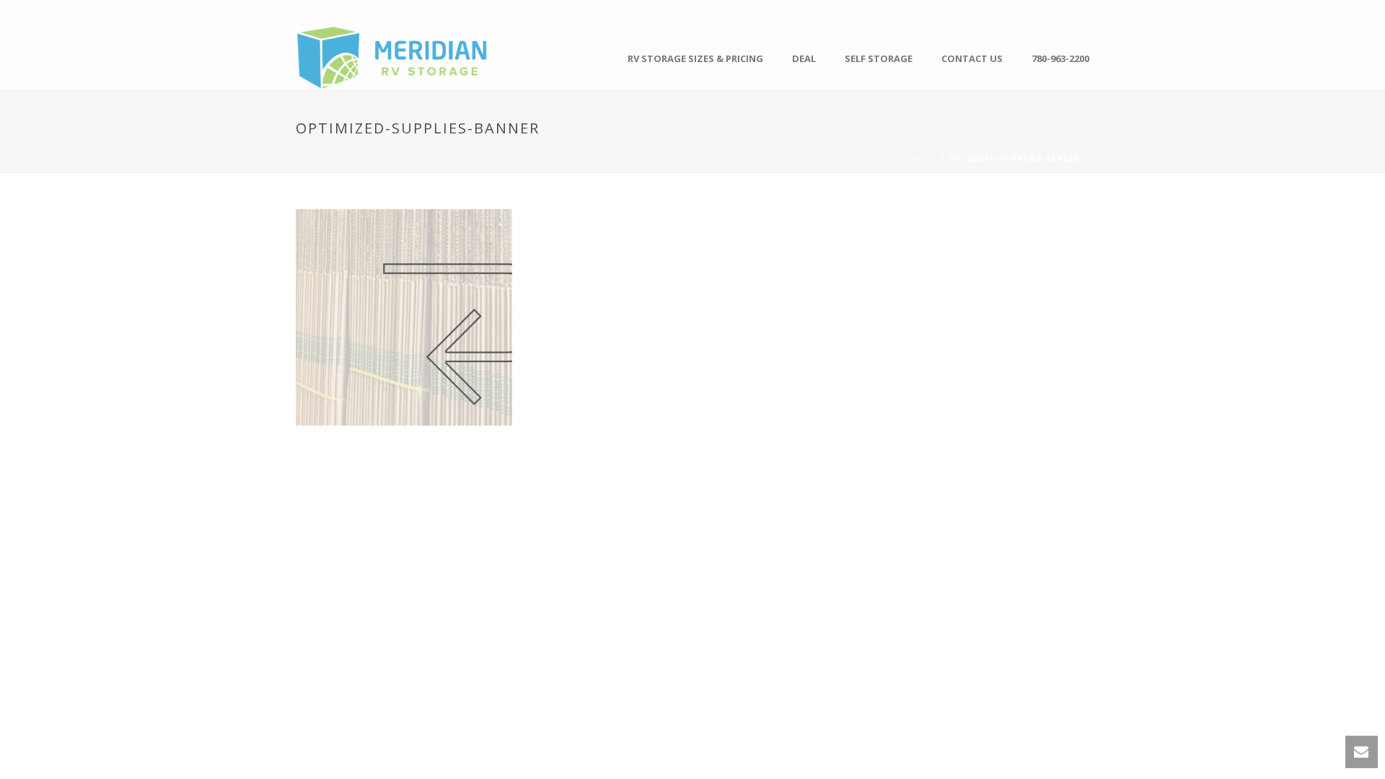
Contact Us (972, 58)
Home (887, 159)
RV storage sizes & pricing (695, 58)
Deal (804, 58)
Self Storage (879, 58)
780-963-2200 (1060, 58)
